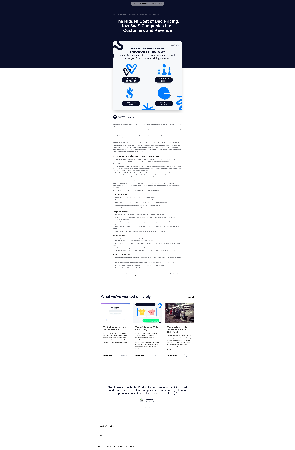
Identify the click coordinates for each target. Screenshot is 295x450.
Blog (114, 14)
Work (134, 3)
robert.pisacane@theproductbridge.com (137, 275)
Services (154, 3)
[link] (101, 432)
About (160, 3)
